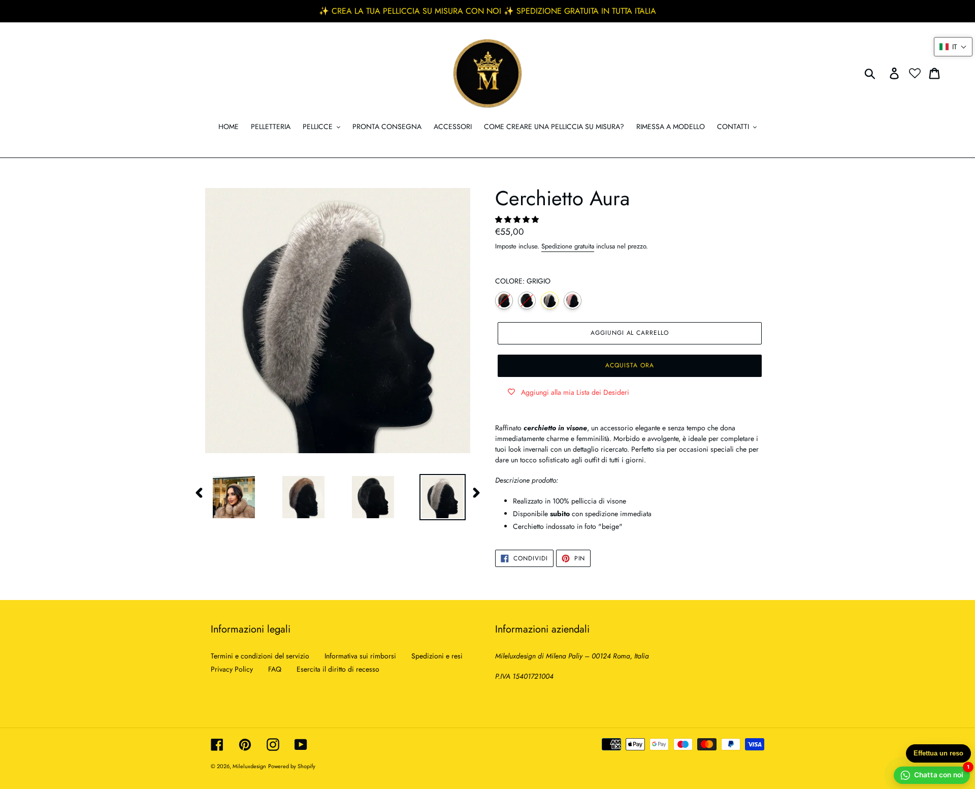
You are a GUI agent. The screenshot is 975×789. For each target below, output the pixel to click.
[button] (518, 219)
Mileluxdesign (249, 766)
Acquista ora (629, 365)
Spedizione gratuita (567, 246)
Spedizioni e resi (437, 656)
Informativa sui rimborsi (360, 656)
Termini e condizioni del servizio (260, 656)
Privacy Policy (232, 669)
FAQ (274, 669)
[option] (226, 497)
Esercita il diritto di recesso (338, 669)
